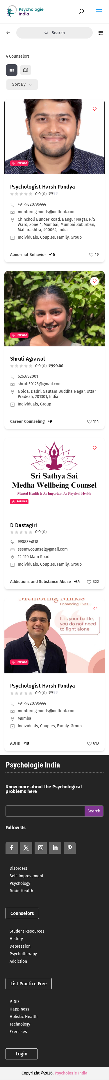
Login (21, 1054)
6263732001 (28, 376)
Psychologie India (71, 1073)
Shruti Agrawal (27, 359)
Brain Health (21, 891)
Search (58, 32)
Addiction (18, 961)
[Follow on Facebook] (12, 848)
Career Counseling (27, 421)
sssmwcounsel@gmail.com (43, 549)
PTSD (14, 1001)
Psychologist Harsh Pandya (42, 187)
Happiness (19, 1009)
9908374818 (28, 541)
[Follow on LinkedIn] (55, 848)
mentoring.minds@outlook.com (47, 211)
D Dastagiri (23, 525)
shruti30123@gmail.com (40, 383)
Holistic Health (23, 1016)
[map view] (25, 70)
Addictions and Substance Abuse (40, 581)
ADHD (15, 743)
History (16, 938)
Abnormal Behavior (28, 254)
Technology (20, 1024)
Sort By (19, 84)
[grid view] (11, 70)
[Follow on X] (26, 848)
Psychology (20, 883)
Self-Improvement (26, 875)
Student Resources (27, 931)
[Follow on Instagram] (41, 848)
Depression (20, 946)
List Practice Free (28, 983)
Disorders (18, 868)
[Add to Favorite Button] (94, 109)
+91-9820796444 (32, 204)
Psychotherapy (23, 953)
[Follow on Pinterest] (70, 848)
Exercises (18, 1031)
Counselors (22, 913)
